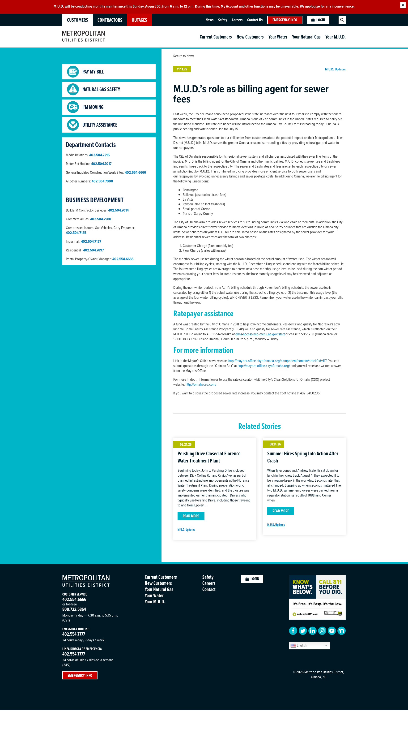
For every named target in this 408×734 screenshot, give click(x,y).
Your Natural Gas (306, 37)
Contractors (110, 20)
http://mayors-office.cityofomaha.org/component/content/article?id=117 (277, 360)
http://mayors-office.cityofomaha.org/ (264, 365)
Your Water (277, 37)
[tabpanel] (204, 6)
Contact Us (255, 20)
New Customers (250, 37)
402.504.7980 (100, 219)
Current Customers (216, 37)
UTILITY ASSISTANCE (99, 125)
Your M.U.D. (335, 37)
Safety (222, 20)
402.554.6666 (122, 259)
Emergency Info (284, 20)
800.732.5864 (74, 609)
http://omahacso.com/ (201, 384)
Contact (209, 589)
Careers (237, 20)
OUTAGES (139, 20)
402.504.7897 (93, 250)
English (301, 645)
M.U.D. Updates (335, 69)
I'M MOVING (92, 107)
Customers (77, 20)
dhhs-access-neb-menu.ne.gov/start (260, 334)
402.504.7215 (99, 155)
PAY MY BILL (93, 72)
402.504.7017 (101, 163)
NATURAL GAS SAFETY (101, 89)
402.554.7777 (73, 633)
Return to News (183, 55)
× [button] (403, 5)
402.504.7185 (76, 232)
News (209, 20)
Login (320, 20)
